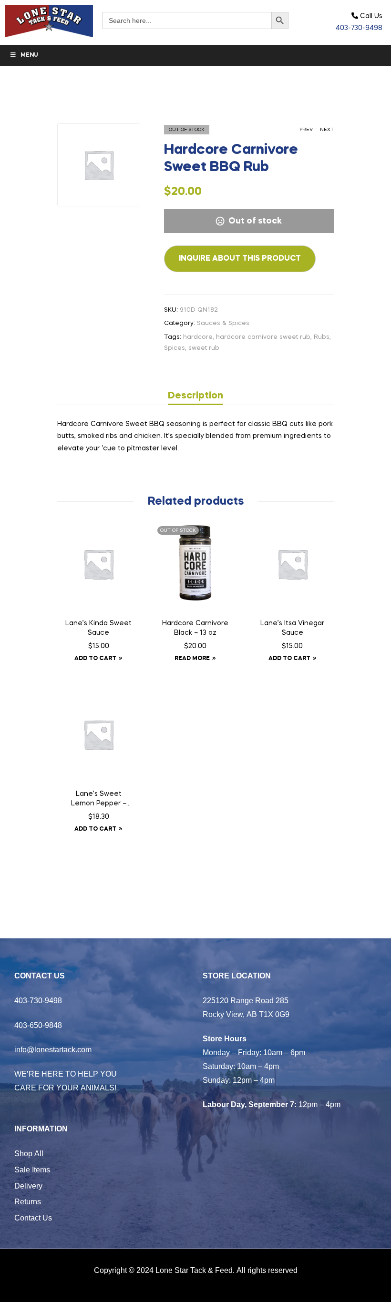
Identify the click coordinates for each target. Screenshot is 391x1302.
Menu (29, 55)
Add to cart (95, 658)
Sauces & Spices (223, 323)
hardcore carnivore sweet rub (263, 337)
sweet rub (203, 348)
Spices (174, 348)
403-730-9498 (359, 28)
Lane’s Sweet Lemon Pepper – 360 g (98, 800)
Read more (192, 658)
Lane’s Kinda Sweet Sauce (98, 628)
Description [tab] (195, 396)
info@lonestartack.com (53, 1049)
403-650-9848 (38, 1025)
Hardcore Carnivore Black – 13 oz (195, 628)
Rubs (321, 337)
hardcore (198, 337)
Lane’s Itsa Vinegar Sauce (292, 628)
